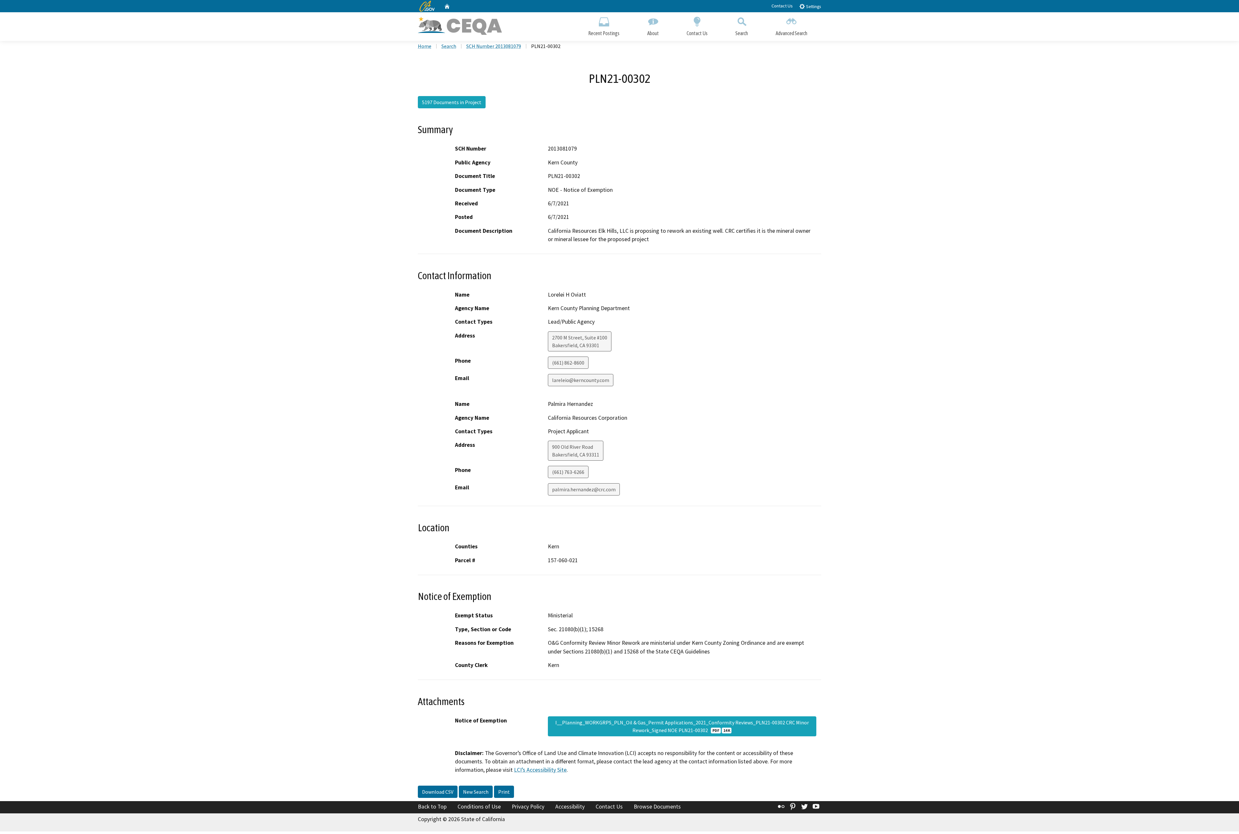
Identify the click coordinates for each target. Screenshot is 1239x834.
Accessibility (570, 806)
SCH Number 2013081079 (493, 46)
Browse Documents (657, 806)
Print (504, 792)
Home (424, 46)
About (653, 33)
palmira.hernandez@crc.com (584, 489)
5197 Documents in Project (451, 102)
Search (741, 33)
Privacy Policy (528, 806)
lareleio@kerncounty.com (580, 380)
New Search (476, 792)
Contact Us (782, 6)
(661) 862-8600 (568, 362)
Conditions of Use (479, 806)
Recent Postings (604, 33)
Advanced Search (791, 33)
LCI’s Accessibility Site (540, 769)
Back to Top (432, 806)
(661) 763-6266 (568, 472)
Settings (813, 6)
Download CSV (437, 792)
